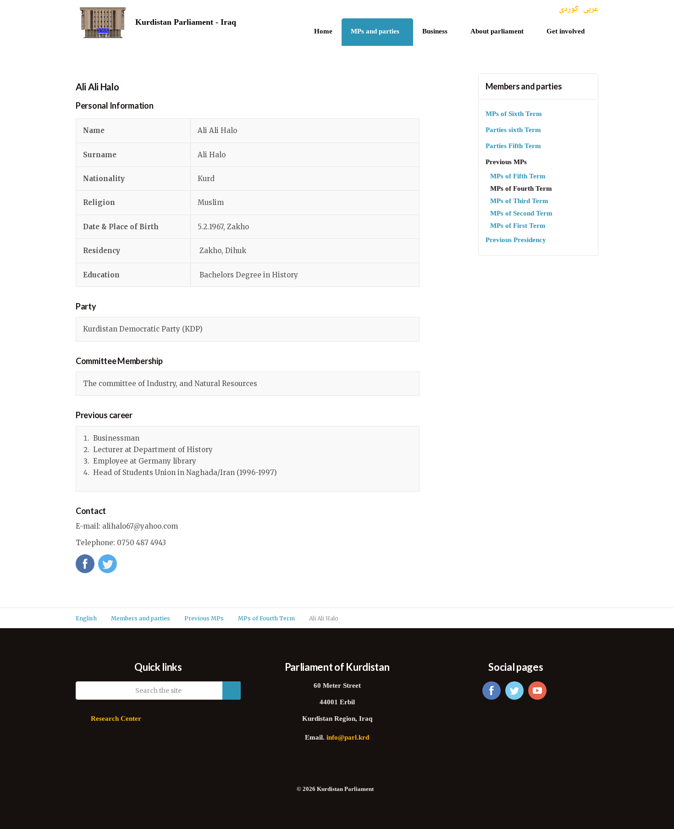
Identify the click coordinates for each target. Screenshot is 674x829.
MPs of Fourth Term (521, 189)
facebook (491, 690)
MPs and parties (375, 32)
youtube (537, 690)
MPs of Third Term (519, 201)
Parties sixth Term (513, 130)
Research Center (116, 719)
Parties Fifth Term (513, 146)
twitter (514, 690)
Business (434, 32)
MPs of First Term (518, 226)
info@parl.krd (347, 738)
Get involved (566, 32)
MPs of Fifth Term (518, 177)
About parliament (497, 32)
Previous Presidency (516, 240)
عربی (590, 9)
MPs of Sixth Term (514, 114)
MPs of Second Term (521, 214)
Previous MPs (506, 162)
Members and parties (524, 86)
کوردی (569, 9)
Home (323, 32)
